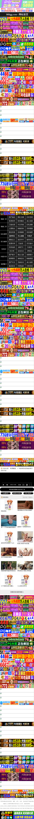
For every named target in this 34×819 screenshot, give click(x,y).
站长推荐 (4, 234)
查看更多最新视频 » (17, 592)
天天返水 (30, 243)
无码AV (3, 249)
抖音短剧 (12, 247)
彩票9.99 (12, 243)
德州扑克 (30, 239)
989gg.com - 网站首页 (17, 14)
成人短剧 (30, 262)
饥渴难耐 (21, 232)
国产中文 (12, 262)
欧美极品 (21, 221)
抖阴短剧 (21, 266)
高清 (19, 485)
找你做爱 (30, 232)
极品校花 (12, 266)
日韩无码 (30, 266)
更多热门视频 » (28, 497)
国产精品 (12, 217)
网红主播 (21, 217)
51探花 (29, 247)
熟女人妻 (21, 255)
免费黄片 (30, 255)
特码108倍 (17, 493)
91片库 (12, 251)
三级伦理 (12, 224)
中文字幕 (21, 224)
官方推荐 (4, 241)
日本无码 (30, 217)
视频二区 (4, 226)
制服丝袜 (21, 228)
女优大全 (21, 251)
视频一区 (4, 219)
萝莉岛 (29, 251)
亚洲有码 (12, 221)
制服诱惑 (30, 258)
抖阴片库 (4, 256)
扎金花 (21, 243)
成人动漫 (30, 221)
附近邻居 (12, 232)
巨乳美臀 (30, 224)
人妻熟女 (12, 228)
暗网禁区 (12, 258)
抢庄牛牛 (21, 239)
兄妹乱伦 (21, 262)
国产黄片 (12, 255)
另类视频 (30, 228)
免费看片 (4, 264)
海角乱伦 (21, 258)
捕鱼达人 (12, 239)
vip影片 (5, 493)
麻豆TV (20, 247)
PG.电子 (28, 493)
